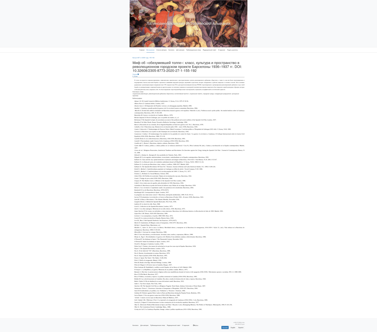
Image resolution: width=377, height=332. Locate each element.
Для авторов (180, 50)
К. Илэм (135, 76)
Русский (225, 327)
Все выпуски (150, 50)
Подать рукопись (232, 50)
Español (240, 327)
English (233, 327)
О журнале (221, 50)
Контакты (171, 50)
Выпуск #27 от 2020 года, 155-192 (143, 58)
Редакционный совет (209, 50)
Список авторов (161, 50)
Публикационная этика (193, 50)
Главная (142, 50)
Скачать (135, 74)
